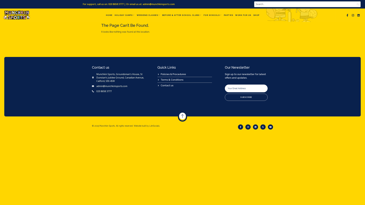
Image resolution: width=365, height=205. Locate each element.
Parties (228, 15)
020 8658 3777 (116, 4)
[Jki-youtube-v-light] (270, 127)
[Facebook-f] (347, 15)
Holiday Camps (124, 15)
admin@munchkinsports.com (159, 4)
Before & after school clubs (180, 15)
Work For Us (243, 15)
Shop (256, 15)
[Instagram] (353, 15)
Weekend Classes (147, 15)
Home (109, 15)
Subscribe (246, 97)
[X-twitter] (262, 127)
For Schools (212, 15)
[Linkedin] (358, 15)
